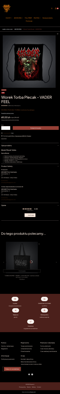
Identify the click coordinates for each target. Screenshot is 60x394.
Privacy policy (22, 387)
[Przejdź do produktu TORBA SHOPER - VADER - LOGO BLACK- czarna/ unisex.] (21, 257)
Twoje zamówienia (26, 346)
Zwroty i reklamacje (7, 346)
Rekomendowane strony (28, 362)
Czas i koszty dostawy (47, 348)
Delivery (34, 387)
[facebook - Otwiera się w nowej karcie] (29, 374)
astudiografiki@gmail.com (8, 182)
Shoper (31, 384)
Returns (29, 387)
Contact (39, 387)
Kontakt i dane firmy (27, 359)
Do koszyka (23, 271)
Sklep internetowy (28, 392)
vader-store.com (7, 29)
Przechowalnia (25, 351)
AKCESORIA (17, 29)
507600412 (4, 180)
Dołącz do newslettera (12, 369)
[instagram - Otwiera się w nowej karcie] (32, 374)
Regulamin (4, 348)
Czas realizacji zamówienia (48, 351)
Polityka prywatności (8, 359)
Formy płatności (45, 346)
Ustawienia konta (26, 348)
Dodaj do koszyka (35, 128)
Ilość (2, 125)
